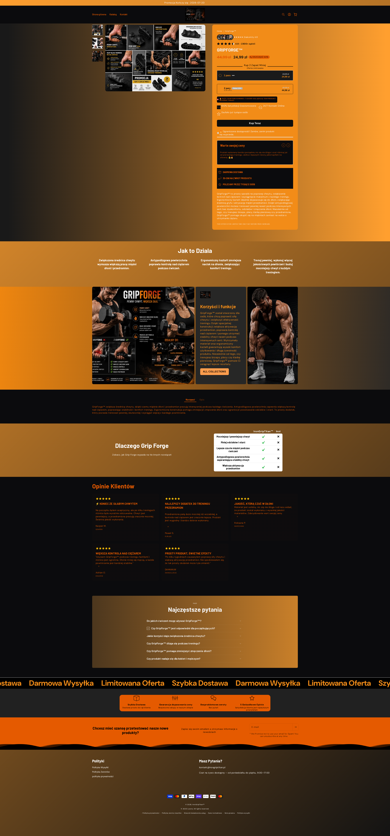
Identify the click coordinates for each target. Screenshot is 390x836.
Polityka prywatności (151, 813)
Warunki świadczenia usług (195, 813)
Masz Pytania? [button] (210, 761)
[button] (283, 14)
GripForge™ (230, 31)
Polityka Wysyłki (100, 767)
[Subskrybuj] (295, 727)
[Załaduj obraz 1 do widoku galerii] (97, 30)
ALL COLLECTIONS (214, 371)
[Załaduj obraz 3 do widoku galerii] (97, 56)
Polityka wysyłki (243, 813)
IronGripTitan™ (198, 805)
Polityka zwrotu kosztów (172, 813)
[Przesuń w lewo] (283, 145)
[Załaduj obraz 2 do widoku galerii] (97, 43)
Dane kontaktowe (215, 813)
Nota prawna (230, 813)
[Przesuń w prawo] (288, 145)
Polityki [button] (98, 761)
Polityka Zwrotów (101, 772)
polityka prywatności (102, 776)
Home (219, 31)
